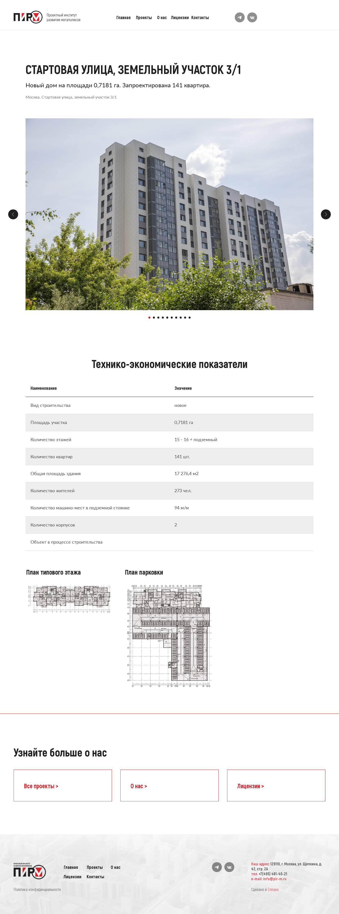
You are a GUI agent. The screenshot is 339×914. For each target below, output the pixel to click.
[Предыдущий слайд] (13, 214)
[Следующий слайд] (326, 214)
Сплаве (273, 889)
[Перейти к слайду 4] (163, 318)
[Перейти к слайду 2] (154, 318)
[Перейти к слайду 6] (172, 318)
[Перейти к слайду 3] (158, 318)
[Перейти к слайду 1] (149, 318)
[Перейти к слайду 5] (167, 318)
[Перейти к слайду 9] (185, 318)
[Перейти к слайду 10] (190, 318)
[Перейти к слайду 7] (176, 318)
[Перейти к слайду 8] (181, 318)
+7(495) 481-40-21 (273, 873)
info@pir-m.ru (274, 878)
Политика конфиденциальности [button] (37, 889)
